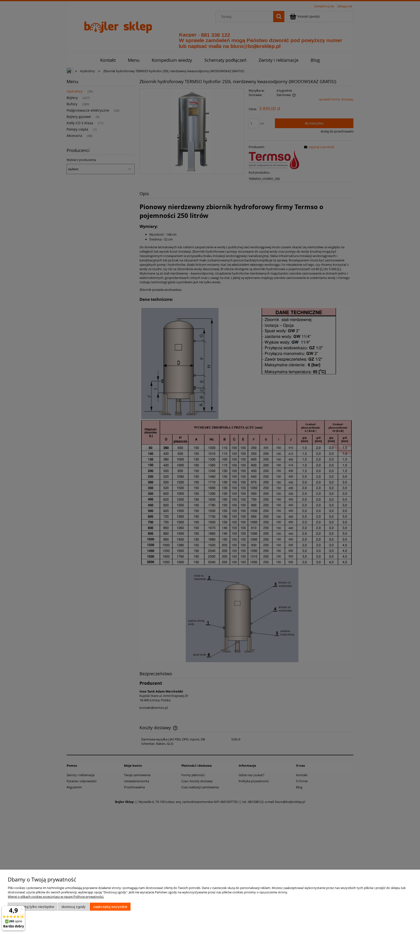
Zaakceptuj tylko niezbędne (32, 907)
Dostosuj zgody (73, 907)
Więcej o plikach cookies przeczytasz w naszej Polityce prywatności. (56, 896)
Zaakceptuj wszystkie (110, 907)
